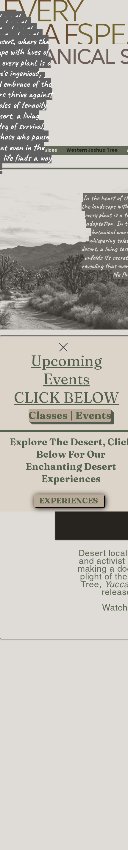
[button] (63, 347)
